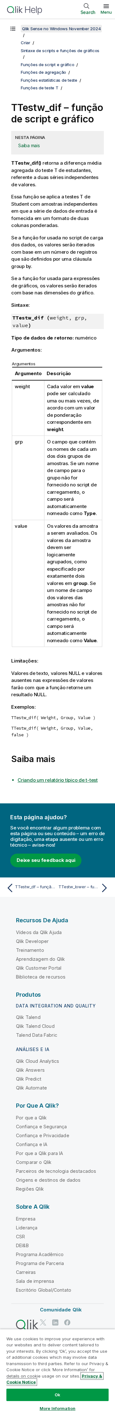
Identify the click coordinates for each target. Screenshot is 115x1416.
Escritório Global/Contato (43, 1290)
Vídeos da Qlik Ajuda (39, 932)
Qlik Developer (32, 941)
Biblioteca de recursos (41, 977)
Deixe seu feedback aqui (46, 860)
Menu (106, 12)
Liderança (26, 1227)
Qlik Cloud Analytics (37, 1061)
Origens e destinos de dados (48, 1180)
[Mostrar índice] (13, 29)
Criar (25, 42)
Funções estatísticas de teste (49, 80)
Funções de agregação (43, 72)
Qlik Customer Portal (38, 968)
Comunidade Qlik (61, 1310)
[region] (57, 1372)
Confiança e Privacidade (42, 1135)
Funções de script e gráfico (47, 64)
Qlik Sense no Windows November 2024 (61, 28)
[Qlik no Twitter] (43, 1322)
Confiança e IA (31, 1144)
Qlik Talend (28, 1017)
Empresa (25, 1218)
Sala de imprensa (35, 1281)
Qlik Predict (28, 1079)
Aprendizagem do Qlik (40, 959)
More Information (57, 1408)
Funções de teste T (39, 87)
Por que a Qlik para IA (39, 1153)
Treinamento (30, 950)
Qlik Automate (31, 1087)
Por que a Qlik (31, 1117)
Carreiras (26, 1272)
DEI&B (22, 1245)
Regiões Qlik (30, 1189)
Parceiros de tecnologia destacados (56, 1171)
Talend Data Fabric (36, 1035)
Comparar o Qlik (33, 1162)
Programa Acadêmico (40, 1254)
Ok (57, 1394)
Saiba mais (29, 145)
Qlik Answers (30, 1070)
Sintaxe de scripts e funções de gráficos (60, 50)
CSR (20, 1236)
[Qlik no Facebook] (67, 1322)
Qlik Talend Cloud (35, 1026)
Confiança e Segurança (41, 1126)
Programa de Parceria (40, 1263)
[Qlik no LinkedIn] (55, 1322)
